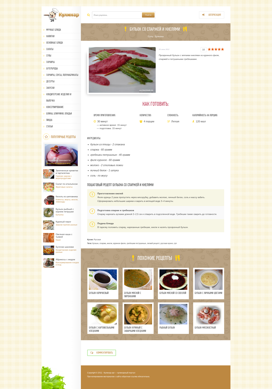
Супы (48, 55)
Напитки (50, 36)
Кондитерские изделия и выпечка (58, 97)
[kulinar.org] (61, 15)
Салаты (49, 49)
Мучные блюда (53, 29)
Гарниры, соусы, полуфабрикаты (62, 75)
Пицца (49, 120)
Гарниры (50, 62)
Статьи (49, 126)
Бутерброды (52, 68)
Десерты (50, 81)
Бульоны (159, 36)
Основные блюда (54, 42)
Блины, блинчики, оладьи (59, 113)
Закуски (50, 88)
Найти (148, 15)
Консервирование (55, 107)
